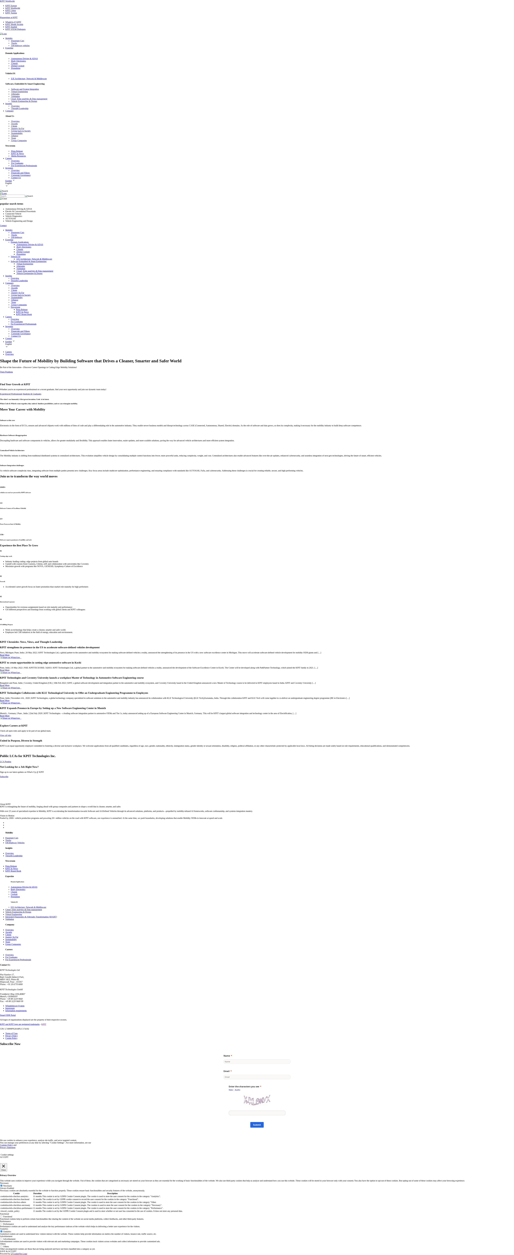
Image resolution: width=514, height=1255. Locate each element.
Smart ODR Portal (8, 1015)
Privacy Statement (7, 1147)
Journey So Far (11, 937)
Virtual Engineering (13, 914)
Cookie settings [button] (7, 1155)
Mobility (9, 38)
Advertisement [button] (6, 1236)
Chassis (14, 892)
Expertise (9, 48)
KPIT (43, 1024)
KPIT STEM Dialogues (15, 29)
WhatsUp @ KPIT (13, 22)
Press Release (22, 309)
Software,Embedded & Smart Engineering (28, 261)
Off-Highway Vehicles (14, 843)
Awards (8, 932)
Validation (9, 919)
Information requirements (16, 1010)
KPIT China (10, 10)
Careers (8, 158)
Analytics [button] (4, 1229)
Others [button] (3, 1244)
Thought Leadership (13, 856)
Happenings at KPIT (9, 17)
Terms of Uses (11, 1033)
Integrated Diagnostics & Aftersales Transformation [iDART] (31, 917)
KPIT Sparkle (11, 27)
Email (227, 1071)
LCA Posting (5, 761)
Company (9, 111)
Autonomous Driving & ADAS (24, 887)
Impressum (10, 1008)
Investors (9, 168)
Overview (9, 354)
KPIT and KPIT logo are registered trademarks (20, 1024)
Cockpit (14, 894)
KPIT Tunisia (11, 13)
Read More (5, 655)
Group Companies (13, 944)
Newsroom (15, 307)
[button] (259, 183)
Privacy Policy (11, 1036)
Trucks (8, 840)
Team (7, 942)
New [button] (231, 1090)
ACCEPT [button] (4, 1157)
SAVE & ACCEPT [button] (8, 1251)
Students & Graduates (32, 394)
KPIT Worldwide (7, 1)
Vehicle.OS (15, 256)
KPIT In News (22, 312)
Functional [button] (4, 1214)
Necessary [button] (4, 1183)
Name (227, 1055)
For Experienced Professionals (18, 960)
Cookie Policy (11, 1038)
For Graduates (11, 957)
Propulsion (15, 896)
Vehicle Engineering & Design (18, 912)
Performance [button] (5, 1221)
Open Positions (6, 372)
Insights (8, 103)
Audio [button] (237, 1090)
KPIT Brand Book (24, 314)
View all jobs (5, 735)
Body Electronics (18, 889)
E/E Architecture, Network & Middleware (28, 907)
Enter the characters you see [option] (244, 1086)
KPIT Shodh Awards (14, 24)
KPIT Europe (11, 6)
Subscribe (4, 776)
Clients (8, 934)
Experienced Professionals (11, 394)
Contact (3, 225)
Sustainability (11, 939)
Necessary (7, 1186)
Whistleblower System (14, 1006)
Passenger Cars (11, 838)
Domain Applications (20, 242)
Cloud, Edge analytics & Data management (23, 909)
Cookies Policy (6, 1145)
